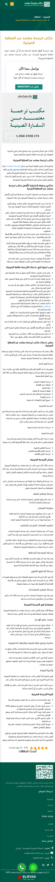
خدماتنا (50, 811)
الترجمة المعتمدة (13, 166)
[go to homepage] (44, 772)
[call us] (22, 867)
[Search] (6, 4)
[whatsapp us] (33, 867)
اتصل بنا (50, 836)
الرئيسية (46, 17)
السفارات (47, 306)
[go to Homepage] (37, 4)
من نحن (50, 805)
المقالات (37, 17)
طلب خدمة (49, 830)
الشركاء (50, 824)
